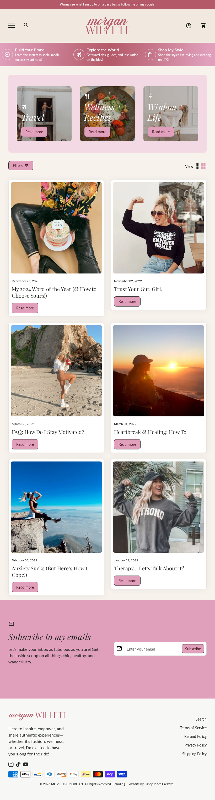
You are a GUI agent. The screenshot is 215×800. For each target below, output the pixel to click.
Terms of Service (193, 728)
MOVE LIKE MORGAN (67, 784)
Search (201, 719)
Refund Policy (195, 736)
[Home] (107, 25)
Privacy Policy (196, 745)
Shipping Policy (194, 753)
